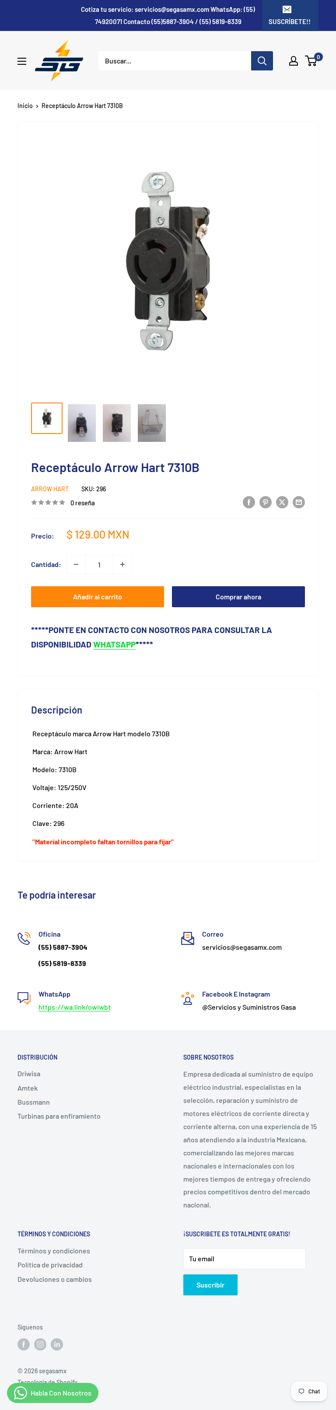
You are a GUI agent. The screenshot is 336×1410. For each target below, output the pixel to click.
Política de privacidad (50, 1264)
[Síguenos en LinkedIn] (57, 1344)
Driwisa (29, 1073)
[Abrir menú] (22, 61)
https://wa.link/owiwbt (74, 1007)
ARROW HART (50, 489)
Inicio (25, 105)
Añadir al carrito (97, 596)
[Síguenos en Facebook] (24, 1344)
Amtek (28, 1088)
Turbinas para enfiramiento (59, 1116)
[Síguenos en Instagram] (40, 1344)
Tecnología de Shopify (47, 1382)
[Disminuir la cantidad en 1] (76, 564)
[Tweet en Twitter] (282, 501)
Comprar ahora (238, 596)
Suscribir (210, 1285)
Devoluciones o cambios (55, 1279)
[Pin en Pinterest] (265, 501)
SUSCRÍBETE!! (290, 21)
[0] (311, 61)
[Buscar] (262, 60)
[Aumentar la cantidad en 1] (122, 564)
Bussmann (34, 1102)
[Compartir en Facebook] (249, 501)
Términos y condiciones (54, 1250)
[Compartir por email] (299, 501)
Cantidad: (46, 564)
